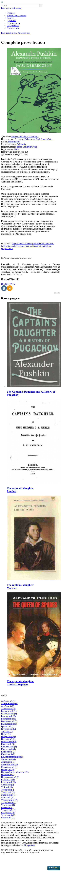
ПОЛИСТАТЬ (8, 284)
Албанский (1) (8, 701)
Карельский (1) (8, 749)
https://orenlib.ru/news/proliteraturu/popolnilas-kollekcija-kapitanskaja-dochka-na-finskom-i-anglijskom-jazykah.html (27, 246)
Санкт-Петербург (17, 684)
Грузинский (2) (8, 729)
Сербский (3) (7, 784)
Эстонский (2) (8, 815)
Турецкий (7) (7, 790)
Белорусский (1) (9, 713)
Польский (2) (7, 774)
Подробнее (29, 845)
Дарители (11, 20)
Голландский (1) (9, 724)
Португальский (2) (10, 777)
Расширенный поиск (11, 8)
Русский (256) (8, 779)
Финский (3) (7, 797)
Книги (10, 18)
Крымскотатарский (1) (12, 757)
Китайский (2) (8, 752)
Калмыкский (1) (9, 746)
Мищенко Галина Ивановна (24, 136)
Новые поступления (16, 15)
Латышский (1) (8, 759)
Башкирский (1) (8, 711)
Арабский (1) (7, 706)
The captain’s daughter (20, 488)
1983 (16, 149)
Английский (13, 141)
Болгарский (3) (8, 716)
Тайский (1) (7, 787)
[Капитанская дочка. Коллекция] (2, 2)
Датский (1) (6, 731)
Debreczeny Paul (32, 139)
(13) (9, 703)
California (21, 144)
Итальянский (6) (9, 741)
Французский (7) (9, 800)
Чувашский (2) (8, 810)
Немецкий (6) (7, 769)
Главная (10, 13)
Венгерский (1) (8, 719)
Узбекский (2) (7, 792)
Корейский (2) (8, 754)
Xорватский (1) (8, 802)
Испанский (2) (8, 739)
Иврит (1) (5, 734)
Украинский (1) (8, 795)
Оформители (13, 25)
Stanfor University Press (26, 147)
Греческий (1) (7, 726)
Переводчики (13, 23)
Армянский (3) (8, 708)
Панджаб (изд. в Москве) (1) (15, 772)
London (11, 491)
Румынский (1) (8, 782)
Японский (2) (7, 817)
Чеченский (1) (8, 805)
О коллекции (13, 28)
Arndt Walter (46, 139)
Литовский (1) (8, 762)
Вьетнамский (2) (9, 721)
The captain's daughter (20, 584)
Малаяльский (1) (9, 767)
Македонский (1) (9, 764)
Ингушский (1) (8, 736)
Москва (11, 587)
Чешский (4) (7, 807)
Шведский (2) (7, 812)
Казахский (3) (7, 744)
